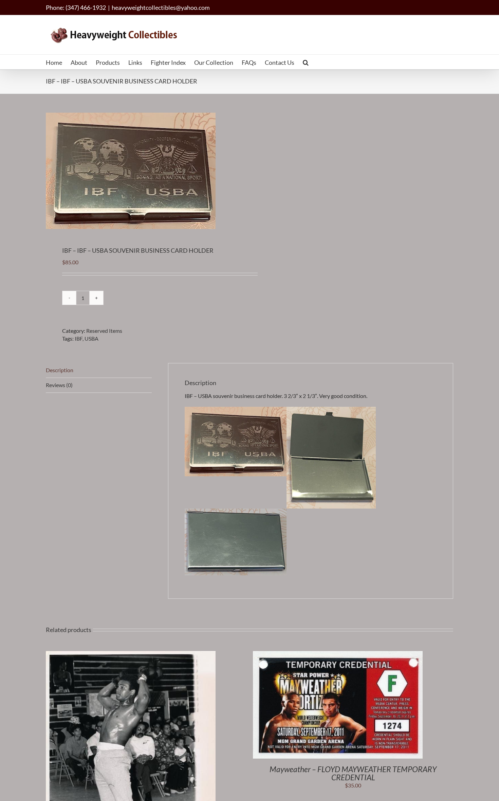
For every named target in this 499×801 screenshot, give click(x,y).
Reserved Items (104, 330)
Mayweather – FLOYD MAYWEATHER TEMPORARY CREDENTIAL (353, 773)
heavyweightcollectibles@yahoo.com (161, 7)
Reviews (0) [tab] (59, 385)
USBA (91, 338)
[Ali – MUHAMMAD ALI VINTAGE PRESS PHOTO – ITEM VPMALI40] (131, 654)
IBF (78, 338)
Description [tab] (59, 370)
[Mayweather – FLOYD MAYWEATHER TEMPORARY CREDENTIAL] (338, 654)
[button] (306, 62)
